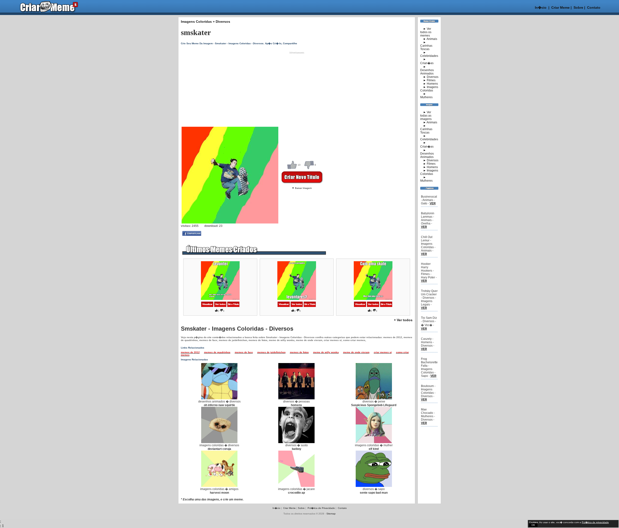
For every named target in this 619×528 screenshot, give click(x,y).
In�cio (540, 7)
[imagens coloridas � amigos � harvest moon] (219, 486)
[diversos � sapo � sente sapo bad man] (374, 486)
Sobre (578, 7)
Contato (593, 7)
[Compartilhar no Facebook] (191, 235)
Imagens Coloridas (196, 21)
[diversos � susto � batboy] (296, 442)
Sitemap (331, 513)
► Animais (428, 39)
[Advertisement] (297, 88)
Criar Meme (560, 7)
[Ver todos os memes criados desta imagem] (220, 306)
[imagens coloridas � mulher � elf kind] (374, 442)
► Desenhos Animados (427, 70)
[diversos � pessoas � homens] (296, 398)
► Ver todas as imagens (426, 116)
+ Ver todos (403, 320)
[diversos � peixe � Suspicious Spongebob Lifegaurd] (374, 398)
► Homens (429, 83)
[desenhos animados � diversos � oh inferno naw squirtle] (219, 398)
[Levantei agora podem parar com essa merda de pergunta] (207, 306)
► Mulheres (426, 95)
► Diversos (429, 77)
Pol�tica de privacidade (595, 522)
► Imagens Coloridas (429, 88)
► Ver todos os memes (425, 32)
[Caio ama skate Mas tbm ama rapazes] (360, 306)
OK (533, 525)
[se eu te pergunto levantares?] (284, 306)
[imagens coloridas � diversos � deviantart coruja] (219, 442)
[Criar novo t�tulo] (233, 306)
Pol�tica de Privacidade (321, 508)
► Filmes (427, 80)
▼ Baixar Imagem (302, 188)
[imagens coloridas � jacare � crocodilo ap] (296, 486)
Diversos (223, 21)
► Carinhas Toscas (426, 46)
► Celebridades (429, 54)
